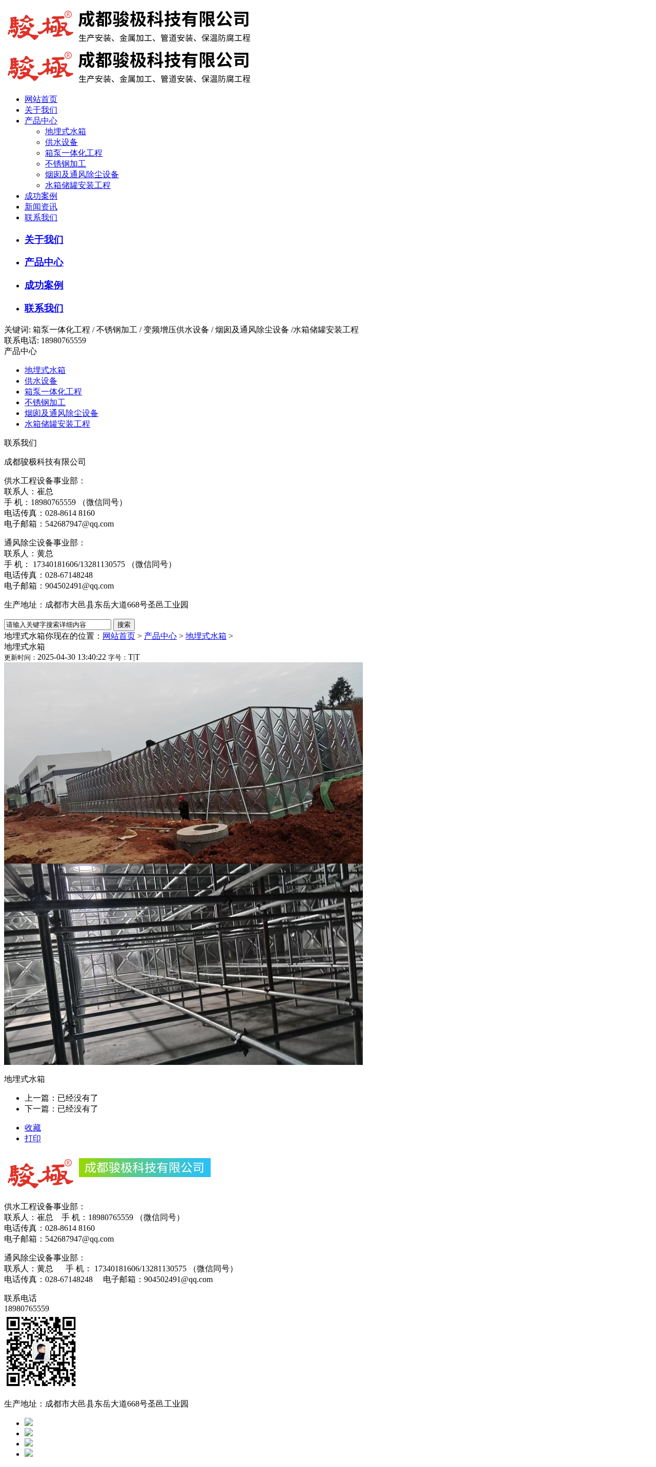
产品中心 (41, 120)
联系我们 (41, 217)
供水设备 (61, 142)
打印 (33, 1138)
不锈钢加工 (65, 163)
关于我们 (41, 110)
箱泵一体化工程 (73, 153)
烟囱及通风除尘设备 (82, 174)
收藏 (33, 1127)
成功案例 (41, 196)
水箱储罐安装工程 (78, 185)
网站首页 (41, 99)
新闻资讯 (41, 206)
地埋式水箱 (65, 131)
